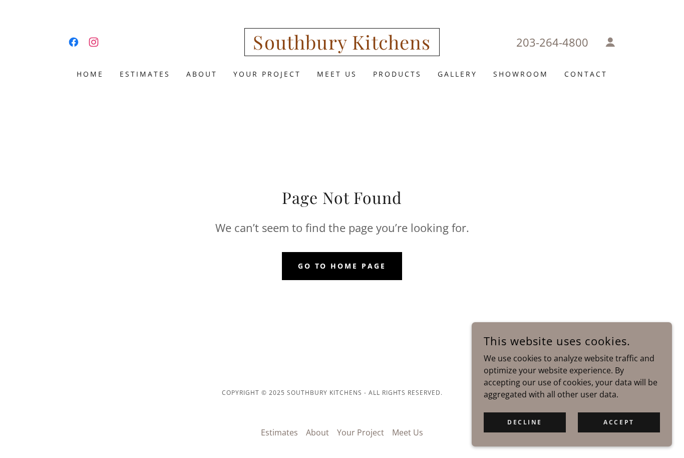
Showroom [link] (520, 74)
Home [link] (90, 74)
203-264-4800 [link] (552, 42)
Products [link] (397, 74)
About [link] (201, 74)
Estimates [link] (145, 74)
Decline (524, 422)
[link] (74, 42)
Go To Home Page (342, 266)
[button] (610, 42)
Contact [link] (585, 74)
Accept (618, 422)
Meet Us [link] (337, 74)
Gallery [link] (457, 74)
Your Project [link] (267, 74)
